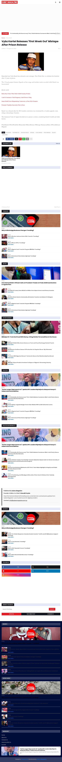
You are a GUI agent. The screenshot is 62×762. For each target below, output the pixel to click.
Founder (4, 744)
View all (58, 143)
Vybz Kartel (4, 134)
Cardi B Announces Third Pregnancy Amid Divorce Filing (16, 97)
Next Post (57, 207)
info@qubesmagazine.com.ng (18, 500)
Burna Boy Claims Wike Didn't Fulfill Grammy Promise (16, 93)
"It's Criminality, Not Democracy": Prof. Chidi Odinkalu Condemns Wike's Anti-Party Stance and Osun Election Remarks (34, 34)
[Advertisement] (31, 17)
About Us (4, 737)
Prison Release (47, 132)
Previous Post (6, 207)
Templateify (24, 759)
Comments (50, 614)
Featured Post (31, 614)
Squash (54, 132)
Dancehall (9, 38)
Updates (11, 614)
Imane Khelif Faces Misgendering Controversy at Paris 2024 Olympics (20, 101)
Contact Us (5, 740)
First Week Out (16, 132)
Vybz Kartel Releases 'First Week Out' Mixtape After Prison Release (11, 160)
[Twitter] (16, 139)
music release (39, 132)
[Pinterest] (20, 139)
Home (3, 38)
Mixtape (32, 132)
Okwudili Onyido (25, 493)
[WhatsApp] (23, 139)
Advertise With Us (6, 742)
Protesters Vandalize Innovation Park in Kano (13, 105)
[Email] (27, 139)
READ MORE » (11, 238)
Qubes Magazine (17, 491)
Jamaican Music (25, 132)
